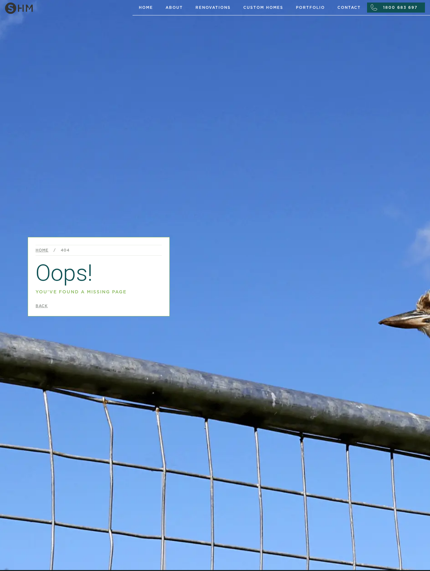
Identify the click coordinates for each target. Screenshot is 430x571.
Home (146, 7)
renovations (213, 7)
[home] (66, 7)
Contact (349, 7)
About (174, 7)
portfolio (310, 7)
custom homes (263, 7)
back (42, 306)
